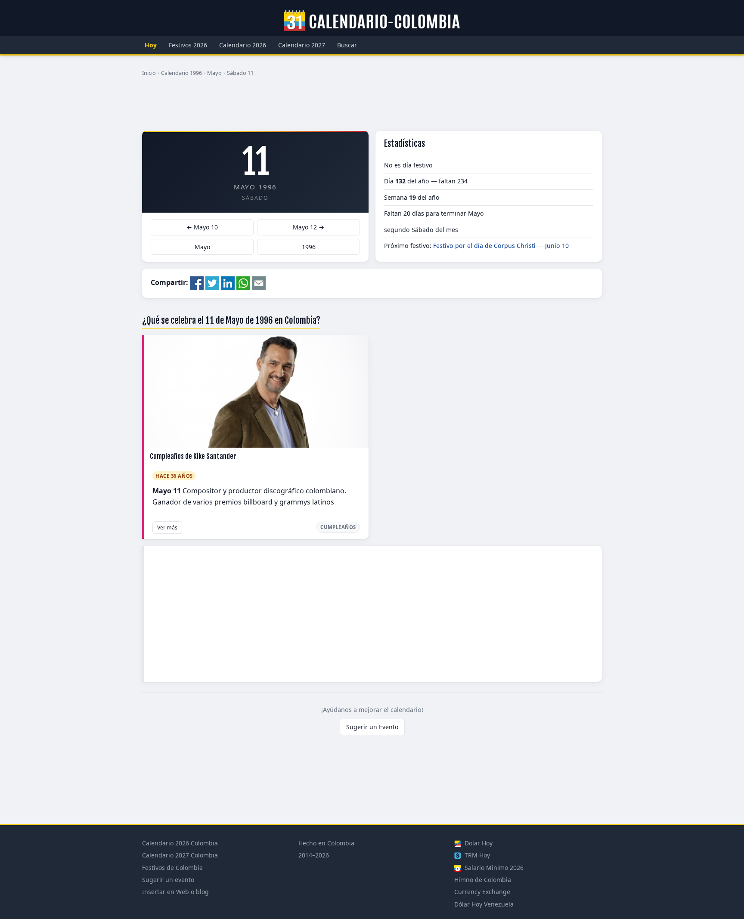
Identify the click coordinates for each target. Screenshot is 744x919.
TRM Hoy (476, 855)
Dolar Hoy (478, 843)
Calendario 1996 (181, 73)
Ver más (167, 527)
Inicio (149, 73)
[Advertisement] (372, 107)
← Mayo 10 (202, 227)
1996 (309, 247)
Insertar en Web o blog (175, 892)
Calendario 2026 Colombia (180, 843)
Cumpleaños (338, 527)
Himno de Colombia (482, 880)
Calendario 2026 (242, 45)
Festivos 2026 (188, 45)
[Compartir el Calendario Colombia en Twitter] (212, 282)
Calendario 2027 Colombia (180, 855)
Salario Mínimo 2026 (493, 867)
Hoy (151, 45)
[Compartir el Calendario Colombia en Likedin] (228, 282)
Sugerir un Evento (372, 727)
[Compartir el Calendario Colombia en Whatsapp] (243, 282)
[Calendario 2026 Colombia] (372, 21)
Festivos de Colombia (172, 867)
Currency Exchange (482, 892)
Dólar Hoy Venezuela (484, 904)
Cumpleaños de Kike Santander (193, 456)
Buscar (347, 45)
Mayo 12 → (308, 227)
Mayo (214, 73)
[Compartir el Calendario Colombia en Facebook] (197, 282)
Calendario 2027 (301, 45)
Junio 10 (557, 245)
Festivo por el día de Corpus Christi (484, 245)
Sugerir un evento (168, 880)
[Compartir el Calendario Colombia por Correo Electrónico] (259, 282)
